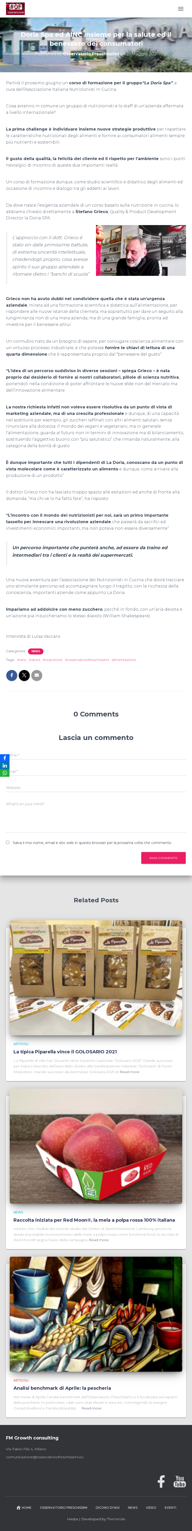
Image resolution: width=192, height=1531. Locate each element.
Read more (130, 1072)
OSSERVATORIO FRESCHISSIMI (63, 1507)
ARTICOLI (21, 1044)
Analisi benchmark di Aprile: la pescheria (62, 1388)
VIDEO (151, 1507)
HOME (27, 1507)
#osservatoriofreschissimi (87, 659)
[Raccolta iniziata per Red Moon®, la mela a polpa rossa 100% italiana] (96, 1145)
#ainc (21, 659)
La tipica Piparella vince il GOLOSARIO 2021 (65, 1052)
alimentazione (124, 659)
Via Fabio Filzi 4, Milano (26, 1449)
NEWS (36, 651)
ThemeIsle (116, 1519)
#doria (34, 659)
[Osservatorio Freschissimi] (17, 9)
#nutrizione (52, 659)
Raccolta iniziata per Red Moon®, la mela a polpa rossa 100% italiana (94, 1220)
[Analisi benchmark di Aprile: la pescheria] (96, 1314)
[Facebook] (5, 758)
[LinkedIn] (5, 765)
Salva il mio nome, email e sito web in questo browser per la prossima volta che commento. (92, 843)
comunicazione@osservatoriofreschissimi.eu (45, 1457)
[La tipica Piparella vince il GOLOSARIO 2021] (96, 977)
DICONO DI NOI (108, 1507)
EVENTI (170, 1507)
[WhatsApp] (5, 773)
